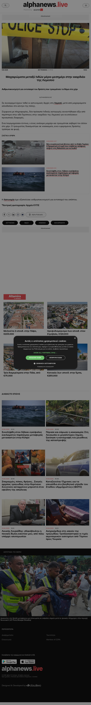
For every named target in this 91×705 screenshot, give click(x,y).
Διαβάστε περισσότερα (60, 349)
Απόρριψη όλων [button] (55, 358)
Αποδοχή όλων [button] (35, 358)
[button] (45, 353)
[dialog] (45, 352)
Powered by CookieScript (45, 367)
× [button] (75, 338)
